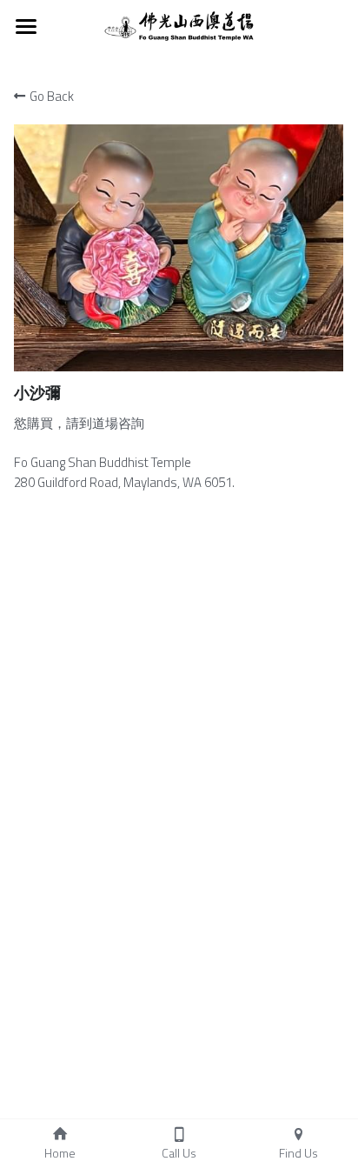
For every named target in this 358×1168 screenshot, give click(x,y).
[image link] (178, 24)
